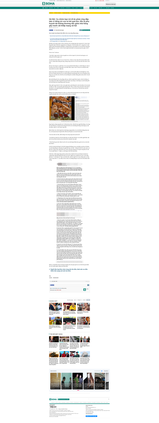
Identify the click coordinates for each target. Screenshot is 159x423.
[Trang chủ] (48, 4)
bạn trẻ (51, 277)
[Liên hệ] (88, 285)
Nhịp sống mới (76, 402)
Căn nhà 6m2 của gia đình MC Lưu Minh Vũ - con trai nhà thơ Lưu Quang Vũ (83, 327)
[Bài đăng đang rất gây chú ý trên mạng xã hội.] (69, 108)
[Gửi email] (80, 30)
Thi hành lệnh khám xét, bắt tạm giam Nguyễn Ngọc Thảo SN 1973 (84, 345)
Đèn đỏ (51, 12)
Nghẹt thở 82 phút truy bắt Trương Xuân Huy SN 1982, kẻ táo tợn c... (55, 385)
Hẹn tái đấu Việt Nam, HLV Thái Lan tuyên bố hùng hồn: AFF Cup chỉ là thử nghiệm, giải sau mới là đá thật (74, 361)
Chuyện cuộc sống (66, 12)
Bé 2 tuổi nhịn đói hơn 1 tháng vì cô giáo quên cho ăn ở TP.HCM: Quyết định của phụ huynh (69, 327)
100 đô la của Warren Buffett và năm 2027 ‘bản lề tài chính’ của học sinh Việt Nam (53, 345)
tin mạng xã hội (54, 41)
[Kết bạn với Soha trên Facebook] (84, 289)
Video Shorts (53, 371)
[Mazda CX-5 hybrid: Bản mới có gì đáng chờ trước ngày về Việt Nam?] (100, 381)
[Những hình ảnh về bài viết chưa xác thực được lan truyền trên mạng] (69, 236)
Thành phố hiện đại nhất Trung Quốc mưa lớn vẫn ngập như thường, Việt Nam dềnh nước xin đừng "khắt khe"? (64, 346)
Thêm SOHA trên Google (60, 30)
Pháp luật (84, 402)
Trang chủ (52, 402)
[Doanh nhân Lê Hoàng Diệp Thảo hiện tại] (83, 307)
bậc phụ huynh (55, 277)
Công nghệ (93, 402)
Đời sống (98, 402)
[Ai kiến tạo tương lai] (110, 4)
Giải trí (81, 402)
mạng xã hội (62, 41)
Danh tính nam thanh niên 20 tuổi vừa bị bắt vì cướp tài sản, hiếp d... (77, 385)
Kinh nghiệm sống (74, 12)
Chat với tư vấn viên (92, 416)
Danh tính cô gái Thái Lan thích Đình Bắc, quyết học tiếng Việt (54, 313)
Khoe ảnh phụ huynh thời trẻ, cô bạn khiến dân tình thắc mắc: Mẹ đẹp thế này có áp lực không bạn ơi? (69, 35)
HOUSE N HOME (52, 0)
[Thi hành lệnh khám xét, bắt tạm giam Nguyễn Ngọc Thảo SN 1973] (85, 339)
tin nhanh (53, 288)
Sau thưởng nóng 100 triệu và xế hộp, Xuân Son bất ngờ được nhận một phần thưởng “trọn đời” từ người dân (64, 361)
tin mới (60, 288)
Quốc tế (68, 402)
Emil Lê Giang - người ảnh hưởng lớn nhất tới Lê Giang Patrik (55, 327)
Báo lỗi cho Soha (86, 30)
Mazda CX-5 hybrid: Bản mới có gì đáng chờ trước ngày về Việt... (99, 385)
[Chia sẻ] (51, 30)
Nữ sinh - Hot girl (58, 12)
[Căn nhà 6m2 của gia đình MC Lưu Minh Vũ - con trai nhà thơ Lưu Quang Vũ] (83, 321)
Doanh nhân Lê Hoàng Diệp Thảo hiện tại (82, 312)
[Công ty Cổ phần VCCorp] (64, 406)
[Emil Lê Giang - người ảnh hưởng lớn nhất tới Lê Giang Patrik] (55, 321)
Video (102, 402)
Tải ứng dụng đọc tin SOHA (64, 399)
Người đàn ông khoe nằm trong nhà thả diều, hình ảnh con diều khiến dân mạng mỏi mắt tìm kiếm (69, 270)
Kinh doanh (63, 402)
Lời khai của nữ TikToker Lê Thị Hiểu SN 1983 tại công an (88, 385)
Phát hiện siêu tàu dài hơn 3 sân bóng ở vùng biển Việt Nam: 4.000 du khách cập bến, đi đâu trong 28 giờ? (85, 361)
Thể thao (71, 402)
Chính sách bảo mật (89, 413)
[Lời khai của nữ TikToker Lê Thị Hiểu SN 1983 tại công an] (88, 381)
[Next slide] (107, 382)
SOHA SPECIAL (68, 0)
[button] (78, 390)
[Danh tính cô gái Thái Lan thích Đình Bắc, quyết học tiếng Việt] (55, 307)
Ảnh (104, 402)
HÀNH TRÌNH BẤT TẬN (61, 0)
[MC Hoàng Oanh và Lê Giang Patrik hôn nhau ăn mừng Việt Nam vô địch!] (69, 307)
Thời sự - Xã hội (58, 402)
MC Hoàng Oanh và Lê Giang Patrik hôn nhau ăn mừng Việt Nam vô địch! (69, 313)
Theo (69, 281)
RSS (107, 402)
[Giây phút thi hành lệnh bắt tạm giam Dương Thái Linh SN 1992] (66, 381)
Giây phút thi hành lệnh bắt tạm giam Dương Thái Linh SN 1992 (66, 385)
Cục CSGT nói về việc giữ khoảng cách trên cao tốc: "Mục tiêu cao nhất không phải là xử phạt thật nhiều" (74, 346)
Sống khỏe (89, 402)
